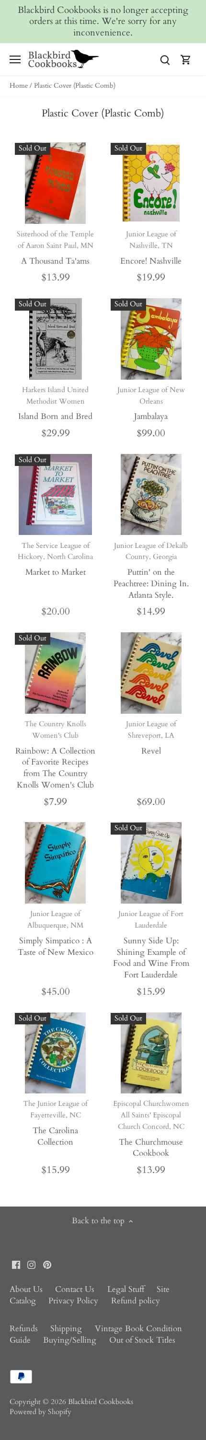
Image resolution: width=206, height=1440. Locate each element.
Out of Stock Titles (142, 1340)
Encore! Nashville (151, 248)
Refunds (24, 1328)
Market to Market (55, 559)
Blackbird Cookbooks (100, 1402)
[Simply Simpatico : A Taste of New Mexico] (55, 863)
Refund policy (135, 1300)
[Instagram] (31, 1264)
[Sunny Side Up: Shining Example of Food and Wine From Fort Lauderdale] (151, 863)
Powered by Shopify (40, 1412)
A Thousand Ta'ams (55, 248)
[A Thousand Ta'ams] (55, 183)
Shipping (66, 1328)
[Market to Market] (55, 494)
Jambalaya (151, 403)
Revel (151, 737)
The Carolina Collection (55, 1123)
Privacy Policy (73, 1300)
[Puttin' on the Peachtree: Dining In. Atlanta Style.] (151, 494)
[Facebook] (16, 1264)
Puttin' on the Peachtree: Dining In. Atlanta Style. (151, 571)
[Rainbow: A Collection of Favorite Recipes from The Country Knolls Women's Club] (55, 673)
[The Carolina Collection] (55, 1053)
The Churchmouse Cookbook (151, 1129)
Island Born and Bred (55, 403)
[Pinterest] (47, 1264)
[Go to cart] (186, 59)
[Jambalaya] (151, 339)
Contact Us (74, 1289)
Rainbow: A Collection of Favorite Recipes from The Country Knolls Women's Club (55, 754)
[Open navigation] (15, 59)
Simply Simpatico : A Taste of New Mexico (55, 933)
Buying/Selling (69, 1340)
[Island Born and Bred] (55, 339)
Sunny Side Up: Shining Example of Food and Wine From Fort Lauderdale (151, 944)
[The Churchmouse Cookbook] (151, 1053)
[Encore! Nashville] (151, 183)
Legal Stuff (125, 1289)
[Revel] (151, 673)
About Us (26, 1289)
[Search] (164, 59)
